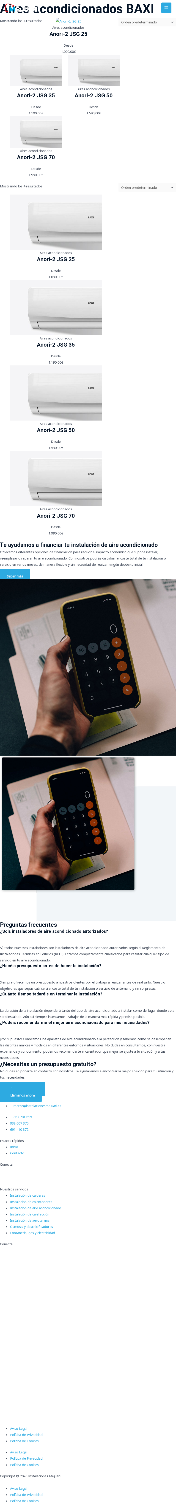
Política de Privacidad (26, 1434)
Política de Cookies (24, 1440)
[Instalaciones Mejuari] (22, 7)
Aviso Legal (18, 1428)
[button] (88, 1482)
